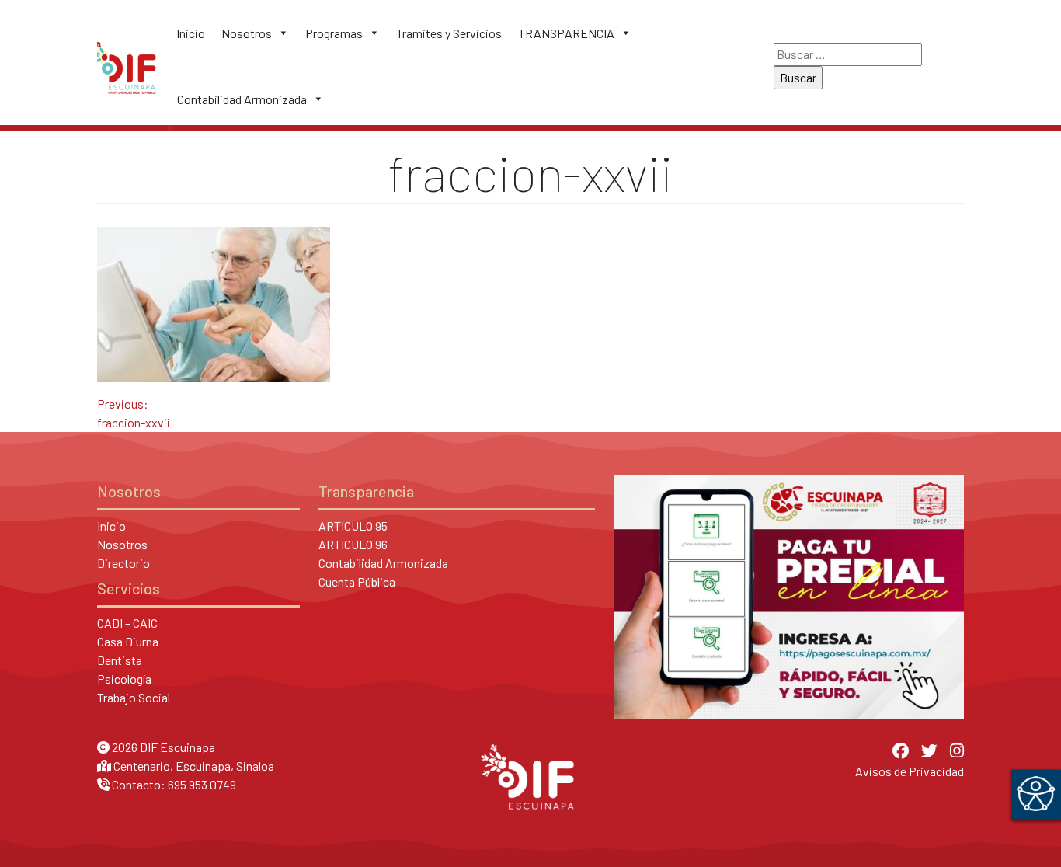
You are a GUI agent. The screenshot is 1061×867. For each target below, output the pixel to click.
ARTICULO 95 (353, 525)
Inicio (190, 33)
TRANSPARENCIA (566, 33)
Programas (334, 33)
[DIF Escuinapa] (126, 66)
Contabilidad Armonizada (242, 99)
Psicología (124, 678)
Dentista (119, 660)
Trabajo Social (133, 697)
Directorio (123, 562)
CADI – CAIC (127, 622)
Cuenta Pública (356, 581)
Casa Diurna (127, 641)
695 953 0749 (202, 784)
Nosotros (246, 33)
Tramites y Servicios (449, 33)
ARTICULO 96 (353, 544)
